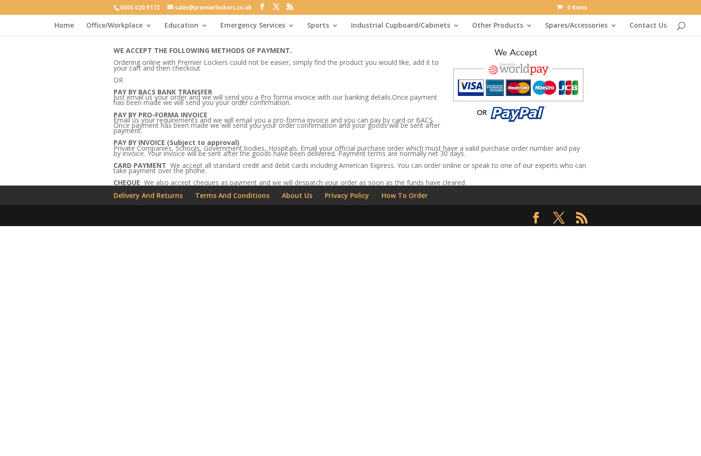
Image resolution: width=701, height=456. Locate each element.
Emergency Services (252, 26)
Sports (318, 26)
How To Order (404, 195)
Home (64, 26)
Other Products (497, 26)
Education (181, 26)
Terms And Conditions (232, 195)
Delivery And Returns (148, 195)
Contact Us (648, 26)
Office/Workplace (114, 26)
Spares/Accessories (576, 26)
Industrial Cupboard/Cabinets (400, 26)
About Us (297, 195)
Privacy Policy (347, 195)
